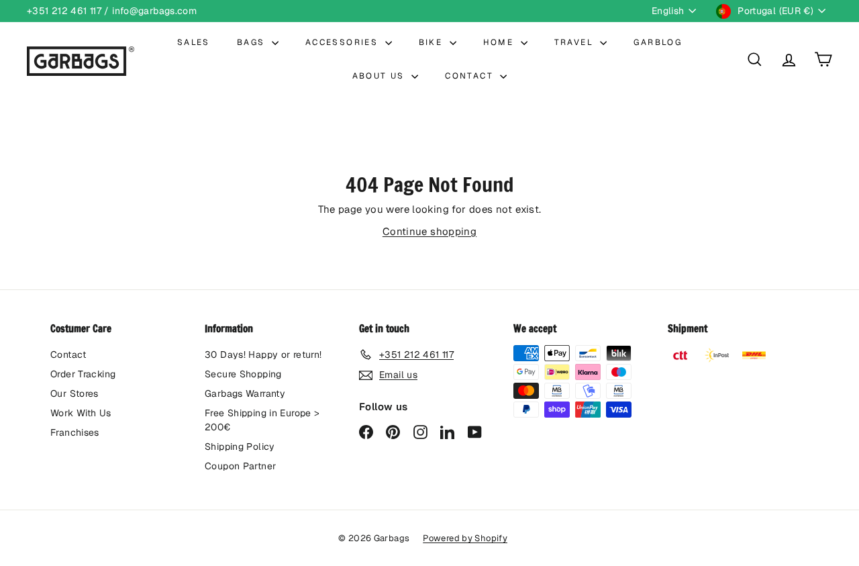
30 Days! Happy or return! (263, 354)
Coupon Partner (240, 466)
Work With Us (80, 413)
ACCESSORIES (343, 42)
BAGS (252, 42)
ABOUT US (380, 75)
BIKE (432, 42)
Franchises (74, 432)
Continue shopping (429, 231)
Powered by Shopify (465, 538)
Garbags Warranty (245, 393)
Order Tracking (82, 374)
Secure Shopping (243, 374)
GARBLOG (658, 42)
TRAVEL (575, 42)
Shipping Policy (240, 446)
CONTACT (471, 75)
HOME (500, 42)
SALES (193, 42)
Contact (68, 354)
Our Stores (74, 393)
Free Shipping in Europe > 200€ (262, 420)
